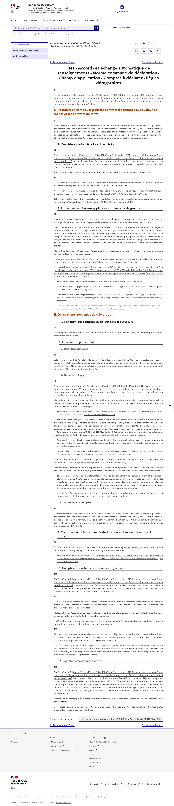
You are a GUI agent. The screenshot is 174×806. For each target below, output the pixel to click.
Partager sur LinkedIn (150, 51)
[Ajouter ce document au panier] (143, 43)
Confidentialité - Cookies (72, 797)
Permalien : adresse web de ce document (150, 43)
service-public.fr (112, 784)
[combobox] (53, 28)
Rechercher (96, 28)
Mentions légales (41, 797)
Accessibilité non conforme (21, 797)
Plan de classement (29, 20)
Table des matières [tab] (21, 44)
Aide (12, 738)
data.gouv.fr (152, 784)
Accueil (14, 20)
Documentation (55, 746)
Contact (14, 742)
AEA (46, 34)
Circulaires (92, 746)
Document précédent (64, 62)
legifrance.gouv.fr (133, 784)
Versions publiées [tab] (20, 56)
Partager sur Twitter (143, 51)
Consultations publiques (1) (53, 20)
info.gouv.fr (94, 784)
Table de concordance (58, 742)
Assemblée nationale (96, 738)
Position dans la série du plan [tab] (25, 50)
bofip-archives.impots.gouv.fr (60, 750)
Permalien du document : (62, 719)
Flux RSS (53, 738)
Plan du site (55, 797)
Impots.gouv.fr (94, 762)
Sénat (91, 766)
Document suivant (151, 62)
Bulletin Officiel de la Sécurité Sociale (102, 742)
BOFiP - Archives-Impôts (90, 20)
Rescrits (72, 20)
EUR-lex (91, 754)
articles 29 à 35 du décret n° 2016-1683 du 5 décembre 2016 (114, 193)
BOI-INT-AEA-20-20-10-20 (103, 431)
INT (39, 34)
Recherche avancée (121, 27)
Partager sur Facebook (136, 51)
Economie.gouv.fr (95, 758)
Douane (91, 750)
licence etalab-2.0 (62, 802)
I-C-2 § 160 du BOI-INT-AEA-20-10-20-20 (99, 414)
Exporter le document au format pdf (136, 43)
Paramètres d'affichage (97, 797)
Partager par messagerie (158, 51)
